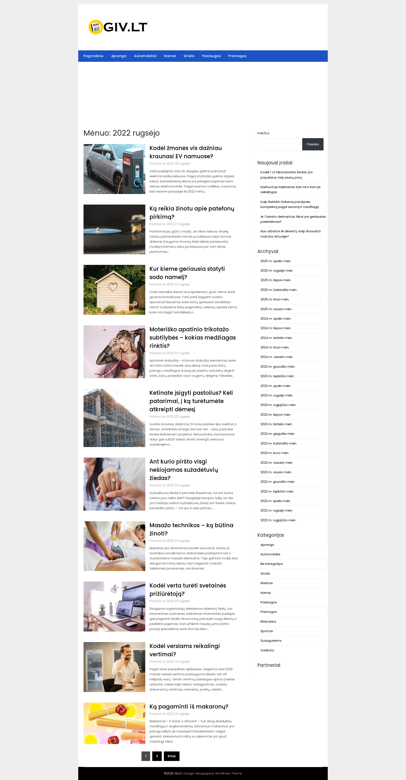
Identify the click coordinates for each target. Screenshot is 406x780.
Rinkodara (268, 621)
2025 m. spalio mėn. (276, 261)
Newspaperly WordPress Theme (219, 773)
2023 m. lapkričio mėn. (277, 376)
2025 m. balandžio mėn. (279, 290)
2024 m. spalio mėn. (276, 318)
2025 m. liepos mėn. (276, 280)
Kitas (172, 756)
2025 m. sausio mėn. (276, 309)
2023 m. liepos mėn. (276, 414)
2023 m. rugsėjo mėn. (277, 395)
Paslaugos (211, 56)
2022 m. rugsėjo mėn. (277, 510)
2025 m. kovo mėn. (275, 299)
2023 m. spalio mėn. (276, 386)
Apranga (119, 56)
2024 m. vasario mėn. (277, 357)
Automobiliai (145, 56)
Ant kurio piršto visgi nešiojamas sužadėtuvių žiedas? (184, 470)
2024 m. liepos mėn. (276, 328)
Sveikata (267, 650)
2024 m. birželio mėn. (277, 338)
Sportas (267, 631)
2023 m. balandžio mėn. (279, 443)
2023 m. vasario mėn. (277, 462)
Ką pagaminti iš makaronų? (189, 706)
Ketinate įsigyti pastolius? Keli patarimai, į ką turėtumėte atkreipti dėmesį (191, 401)
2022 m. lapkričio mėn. (277, 491)
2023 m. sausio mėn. (276, 472)
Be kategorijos (272, 563)
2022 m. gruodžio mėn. (278, 481)
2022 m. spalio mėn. (276, 501)
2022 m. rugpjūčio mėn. (278, 520)
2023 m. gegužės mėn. (278, 433)
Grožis (189, 56)
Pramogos (237, 56)
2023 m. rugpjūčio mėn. (278, 405)
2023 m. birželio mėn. (276, 424)
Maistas (267, 583)
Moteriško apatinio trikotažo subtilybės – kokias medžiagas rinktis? (193, 338)
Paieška (263, 133)
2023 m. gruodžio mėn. (278, 366)
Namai (170, 56)
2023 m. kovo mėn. (275, 453)
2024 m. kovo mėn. (275, 347)
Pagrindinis (94, 56)
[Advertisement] (203, 93)
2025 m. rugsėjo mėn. (277, 270)
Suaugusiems (271, 640)
